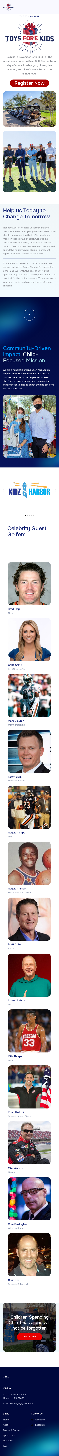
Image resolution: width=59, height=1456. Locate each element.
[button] (54, 7)
